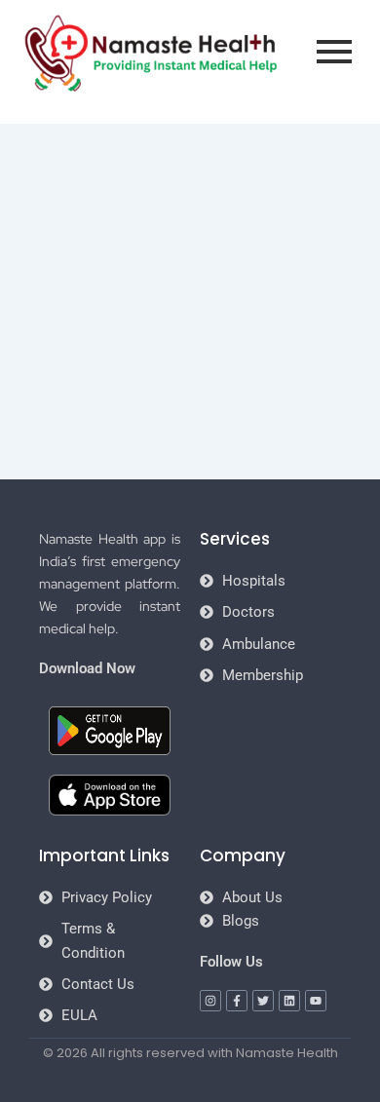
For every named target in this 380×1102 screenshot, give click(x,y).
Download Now (87, 668)
